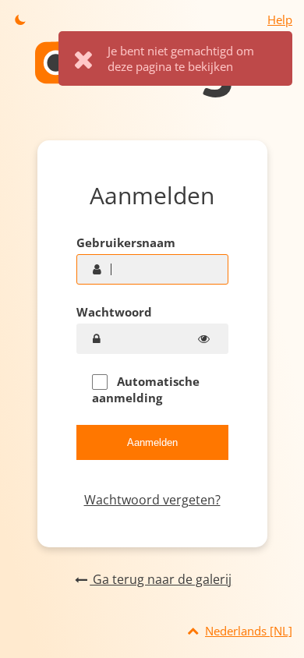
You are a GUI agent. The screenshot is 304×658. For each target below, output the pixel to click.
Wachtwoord (114, 312)
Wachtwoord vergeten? (152, 499)
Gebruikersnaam (125, 242)
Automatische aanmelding (146, 389)
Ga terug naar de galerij (161, 579)
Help (279, 19)
